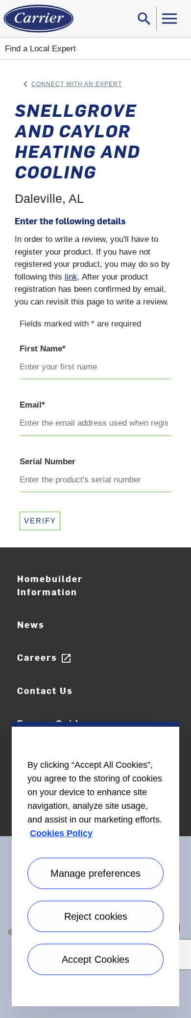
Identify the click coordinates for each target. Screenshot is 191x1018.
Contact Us (45, 690)
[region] (95, 864)
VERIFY (40, 521)
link (71, 277)
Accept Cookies (95, 959)
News (31, 624)
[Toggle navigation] (169, 18)
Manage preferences (95, 873)
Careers (44, 657)
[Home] (36, 18)
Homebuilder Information (50, 585)
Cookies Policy (61, 833)
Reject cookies (95, 916)
